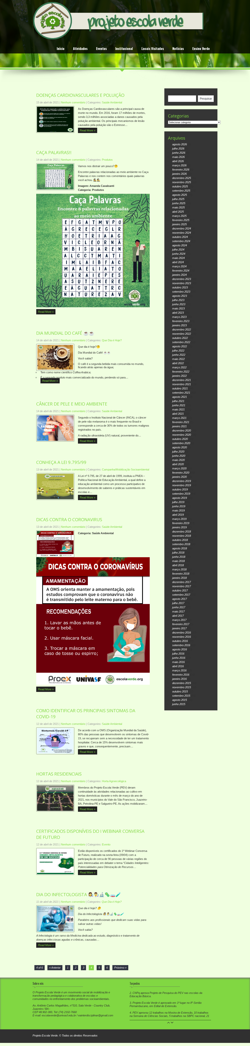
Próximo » (120, 967)
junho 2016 (178, 657)
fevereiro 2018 (180, 573)
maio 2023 (178, 308)
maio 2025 (178, 207)
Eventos (101, 49)
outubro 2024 (180, 236)
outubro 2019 (180, 489)
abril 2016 (178, 666)
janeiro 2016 (179, 678)
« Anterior (55, 967)
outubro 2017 (180, 590)
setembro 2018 (181, 544)
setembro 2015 (181, 695)
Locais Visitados (152, 49)
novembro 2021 (181, 384)
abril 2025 (178, 211)
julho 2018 (178, 552)
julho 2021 (178, 401)
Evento (106, 844)
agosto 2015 (179, 699)
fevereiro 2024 (180, 270)
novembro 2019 (181, 485)
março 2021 (179, 417)
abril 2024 (178, 262)
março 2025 (179, 215)
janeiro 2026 (179, 173)
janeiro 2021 (179, 426)
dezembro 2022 (181, 329)
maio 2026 (178, 156)
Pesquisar (174, 93)
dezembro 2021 (181, 380)
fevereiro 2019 (180, 523)
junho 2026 (178, 152)
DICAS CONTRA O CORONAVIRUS (69, 519)
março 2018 (179, 569)
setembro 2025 (181, 190)
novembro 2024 (181, 232)
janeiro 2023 (179, 325)
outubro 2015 (180, 691)
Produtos (107, 159)
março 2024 (179, 266)
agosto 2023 (179, 295)
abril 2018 (178, 565)
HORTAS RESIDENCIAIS (59, 774)
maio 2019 (178, 510)
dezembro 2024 (181, 228)
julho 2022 (178, 350)
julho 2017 (178, 603)
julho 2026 (178, 148)
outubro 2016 (180, 640)
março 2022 (179, 367)
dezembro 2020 (181, 430)
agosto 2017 (179, 598)
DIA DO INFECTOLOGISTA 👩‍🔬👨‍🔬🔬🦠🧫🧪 (78, 894)
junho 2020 (178, 455)
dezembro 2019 (181, 481)
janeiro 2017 (179, 628)
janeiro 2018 (179, 577)
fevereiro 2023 (180, 321)
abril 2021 (178, 413)
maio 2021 (178, 409)
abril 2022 (178, 363)
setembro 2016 (181, 645)
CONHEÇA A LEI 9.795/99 (61, 462)
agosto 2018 (179, 548)
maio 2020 (178, 460)
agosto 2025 (179, 194)
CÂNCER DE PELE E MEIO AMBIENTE (71, 404)
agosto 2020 (179, 447)
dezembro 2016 (181, 632)
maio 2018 (178, 561)
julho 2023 (178, 300)
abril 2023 (178, 312)
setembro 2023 (181, 291)
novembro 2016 (181, 636)
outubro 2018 (180, 539)
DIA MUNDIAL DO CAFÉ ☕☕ (65, 333)
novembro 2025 (181, 182)
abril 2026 (178, 161)
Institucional (124, 49)
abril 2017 (178, 615)
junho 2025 (178, 203)
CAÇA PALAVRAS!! (54, 152)
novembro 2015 (181, 687)
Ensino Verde (201, 49)
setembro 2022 (181, 342)
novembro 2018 (181, 535)
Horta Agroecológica (114, 781)
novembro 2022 (181, 333)
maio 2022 (178, 359)
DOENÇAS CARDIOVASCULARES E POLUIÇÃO (80, 95)
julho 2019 (178, 502)
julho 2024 (178, 249)
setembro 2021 (181, 392)
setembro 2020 (181, 443)
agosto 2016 (179, 649)
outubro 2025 (180, 186)
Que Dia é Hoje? (112, 340)
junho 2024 (178, 253)
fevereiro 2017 (180, 624)
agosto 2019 (179, 497)
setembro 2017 (181, 594)
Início (60, 49)
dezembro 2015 (181, 683)
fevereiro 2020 (180, 472)
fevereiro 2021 (180, 422)
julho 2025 (178, 199)
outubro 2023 (180, 287)
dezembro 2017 (181, 582)
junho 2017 (178, 607)
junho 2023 (178, 304)
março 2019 (179, 518)
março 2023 (179, 316)
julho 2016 (178, 653)
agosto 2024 (179, 245)
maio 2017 (178, 611)
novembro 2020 (181, 434)
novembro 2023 (181, 283)
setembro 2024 (181, 241)
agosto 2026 (179, 144)
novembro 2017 (181, 586)
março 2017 (179, 619)
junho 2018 (178, 556)
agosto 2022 (179, 346)
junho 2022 (178, 354)
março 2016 (179, 670)
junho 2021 (178, 405)
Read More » (87, 130)
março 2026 (179, 165)
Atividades (80, 49)
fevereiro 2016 (180, 674)
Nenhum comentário (73, 102)
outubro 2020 (180, 438)
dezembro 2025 (181, 178)
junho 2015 (178, 704)
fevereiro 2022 (180, 371)
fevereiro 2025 (180, 220)
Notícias (178, 49)
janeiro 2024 (179, 274)
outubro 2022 (180, 337)
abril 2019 (178, 514)
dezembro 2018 (181, 531)
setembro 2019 (181, 493)
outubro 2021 (180, 388)
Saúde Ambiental (112, 102)
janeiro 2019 (179, 527)
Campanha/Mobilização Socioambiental (125, 469)
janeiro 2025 (179, 224)
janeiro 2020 (179, 476)
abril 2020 (178, 464)
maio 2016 (178, 662)
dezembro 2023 (181, 279)
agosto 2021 (179, 396)
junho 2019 (178, 506)
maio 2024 (178, 257)
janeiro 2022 (179, 375)
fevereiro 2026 (180, 169)
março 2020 (179, 468)
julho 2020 (178, 451)
